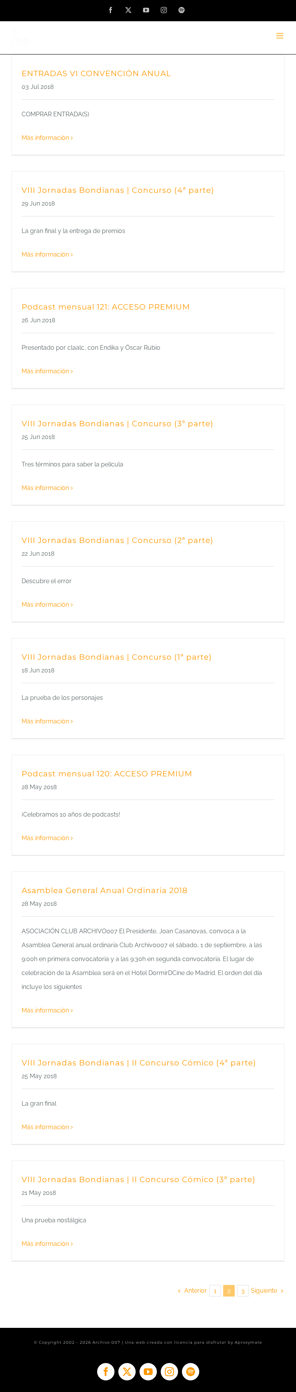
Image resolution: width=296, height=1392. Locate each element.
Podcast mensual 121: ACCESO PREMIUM (106, 306)
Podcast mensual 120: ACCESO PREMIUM (107, 773)
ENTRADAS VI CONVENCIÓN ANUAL (96, 73)
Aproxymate (248, 1342)
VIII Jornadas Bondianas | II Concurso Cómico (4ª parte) (139, 1062)
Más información (45, 137)
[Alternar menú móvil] (280, 36)
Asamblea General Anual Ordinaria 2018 (105, 890)
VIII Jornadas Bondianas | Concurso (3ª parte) (118, 423)
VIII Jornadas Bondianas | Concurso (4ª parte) (118, 190)
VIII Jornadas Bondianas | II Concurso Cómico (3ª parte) (139, 1179)
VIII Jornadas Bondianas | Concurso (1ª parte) (117, 657)
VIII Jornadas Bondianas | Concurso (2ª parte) (118, 540)
